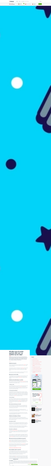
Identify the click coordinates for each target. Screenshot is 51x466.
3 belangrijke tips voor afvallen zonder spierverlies (37, 372)
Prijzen (20, 1)
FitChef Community (11, 1)
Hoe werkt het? (23, 1)
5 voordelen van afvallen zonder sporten (37, 368)
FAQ (26, 1)
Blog (27, 1)
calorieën (25, 364)
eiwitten (10, 441)
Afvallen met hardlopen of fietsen (36, 363)
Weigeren (32, 464)
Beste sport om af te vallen (35, 360)
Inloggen (40, 1)
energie (21, 386)
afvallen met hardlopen (15, 430)
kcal (15, 456)
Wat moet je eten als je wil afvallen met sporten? (37, 365)
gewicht (15, 395)
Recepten (17, 1)
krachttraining (20, 377)
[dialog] (25, 461)
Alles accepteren (35, 464)
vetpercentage (11, 436)
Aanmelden (36, 402)
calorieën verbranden (23, 381)
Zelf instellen (29, 464)
